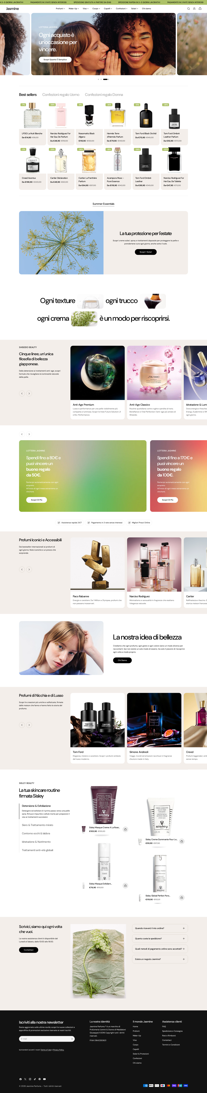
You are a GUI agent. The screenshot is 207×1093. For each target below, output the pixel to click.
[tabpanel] (103, 146)
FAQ (164, 1026)
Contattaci (28, 950)
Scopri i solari (146, 252)
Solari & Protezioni (141, 1054)
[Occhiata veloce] (43, 107)
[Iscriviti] (72, 1038)
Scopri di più (36, 500)
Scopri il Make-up (52, 55)
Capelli (136, 1049)
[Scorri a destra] (29, 393)
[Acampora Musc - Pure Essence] (117, 160)
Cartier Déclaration (59, 178)
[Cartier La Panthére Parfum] (89, 160)
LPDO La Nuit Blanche (32, 133)
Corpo (135, 1044)
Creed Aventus (29, 178)
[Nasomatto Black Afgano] (89, 115)
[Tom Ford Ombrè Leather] (146, 160)
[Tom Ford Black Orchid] (146, 115)
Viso (135, 1040)
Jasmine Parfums (33, 1086)
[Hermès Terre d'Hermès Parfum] (117, 115)
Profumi (136, 1031)
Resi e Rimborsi (169, 1035)
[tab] (28, 94)
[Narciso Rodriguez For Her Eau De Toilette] (174, 160)
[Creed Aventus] (32, 160)
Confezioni (137, 1058)
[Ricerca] (188, 8)
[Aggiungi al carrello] (125, 829)
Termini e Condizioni (171, 1044)
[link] (90, 301)
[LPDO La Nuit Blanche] (32, 115)
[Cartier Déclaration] (61, 160)
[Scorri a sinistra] (22, 393)
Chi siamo (122, 660)
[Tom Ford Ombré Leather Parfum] (174, 115)
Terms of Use (46, 1050)
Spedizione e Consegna (172, 1031)
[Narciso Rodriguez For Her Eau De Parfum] (61, 115)
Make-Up (137, 1035)
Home (135, 1026)
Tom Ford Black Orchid (145, 133)
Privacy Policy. (58, 1050)
